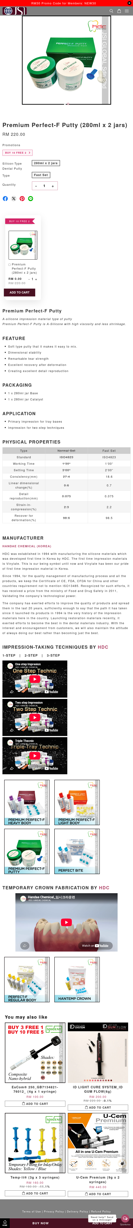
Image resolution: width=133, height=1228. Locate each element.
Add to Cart (20, 292)
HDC (103, 647)
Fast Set (41, 175)
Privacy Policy (54, 1211)
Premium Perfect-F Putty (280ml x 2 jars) (24, 268)
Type (6, 175)
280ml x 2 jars (46, 163)
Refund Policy (101, 1211)
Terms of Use (31, 1211)
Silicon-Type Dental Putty (12, 165)
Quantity (9, 184)
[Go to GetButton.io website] (125, 1225)
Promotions (11, 145)
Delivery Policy (77, 1211)
